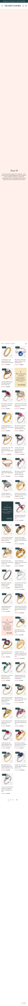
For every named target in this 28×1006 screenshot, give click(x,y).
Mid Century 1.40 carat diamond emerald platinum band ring (6, 677)
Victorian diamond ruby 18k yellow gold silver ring (6, 653)
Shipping (9, 518)
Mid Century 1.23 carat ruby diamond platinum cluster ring (6, 405)
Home (2, 343)
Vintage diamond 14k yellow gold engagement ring (7, 473)
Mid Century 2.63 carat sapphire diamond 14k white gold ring (20, 361)
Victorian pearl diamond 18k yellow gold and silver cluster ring (7, 383)
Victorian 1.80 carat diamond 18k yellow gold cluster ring (7, 562)
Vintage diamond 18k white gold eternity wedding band (6, 608)
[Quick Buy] (11, 355)
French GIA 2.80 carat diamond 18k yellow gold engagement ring (21, 495)
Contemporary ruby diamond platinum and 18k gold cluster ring (6, 744)
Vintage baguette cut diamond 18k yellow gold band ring (7, 427)
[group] (14, 1)
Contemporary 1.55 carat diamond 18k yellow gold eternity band (7, 361)
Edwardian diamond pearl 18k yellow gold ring (20, 631)
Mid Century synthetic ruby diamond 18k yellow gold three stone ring (21, 744)
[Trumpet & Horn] (12, 6)
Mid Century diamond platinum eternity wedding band (6, 584)
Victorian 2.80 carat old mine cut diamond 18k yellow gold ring (7, 539)
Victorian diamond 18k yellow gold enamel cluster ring (6, 722)
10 (16, 799)
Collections (7, 343)
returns (9, 633)
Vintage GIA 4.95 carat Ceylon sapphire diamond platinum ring (21, 766)
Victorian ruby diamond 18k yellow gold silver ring (20, 517)
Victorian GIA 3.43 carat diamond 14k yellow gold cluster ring (21, 405)
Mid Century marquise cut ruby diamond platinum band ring (20, 473)
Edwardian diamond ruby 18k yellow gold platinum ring (20, 722)
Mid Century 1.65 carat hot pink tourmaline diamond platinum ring (20, 427)
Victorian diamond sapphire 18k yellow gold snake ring (21, 562)
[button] (23, 6)
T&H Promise (21, 384)
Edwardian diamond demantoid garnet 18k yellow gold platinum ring (7, 766)
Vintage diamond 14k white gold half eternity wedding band (20, 677)
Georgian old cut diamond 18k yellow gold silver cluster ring (21, 699)
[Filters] (26, 344)
